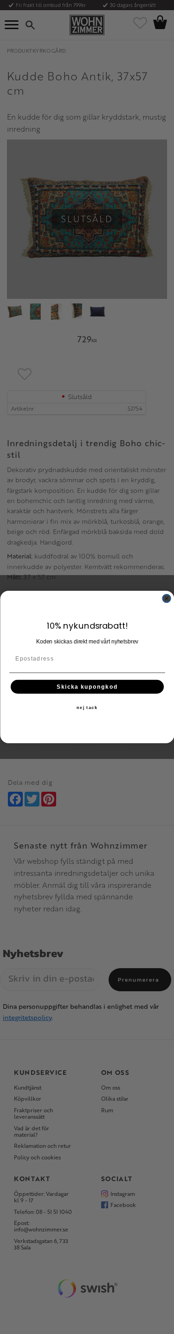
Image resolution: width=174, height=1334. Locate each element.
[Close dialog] (166, 598)
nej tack (87, 707)
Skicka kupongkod (87, 687)
